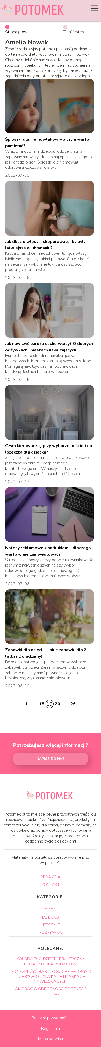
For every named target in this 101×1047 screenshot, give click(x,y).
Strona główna (18, 32)
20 (57, 704)
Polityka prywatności (50, 1018)
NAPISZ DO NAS (51, 758)
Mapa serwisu (50, 1039)
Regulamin (50, 1028)
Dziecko (50, 917)
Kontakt (50, 885)
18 (41, 704)
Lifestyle (50, 925)
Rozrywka (50, 932)
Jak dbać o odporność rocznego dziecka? (50, 991)
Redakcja (50, 877)
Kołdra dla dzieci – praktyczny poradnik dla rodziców (50, 961)
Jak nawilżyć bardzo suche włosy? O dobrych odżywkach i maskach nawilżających (50, 976)
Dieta (50, 910)
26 (73, 704)
